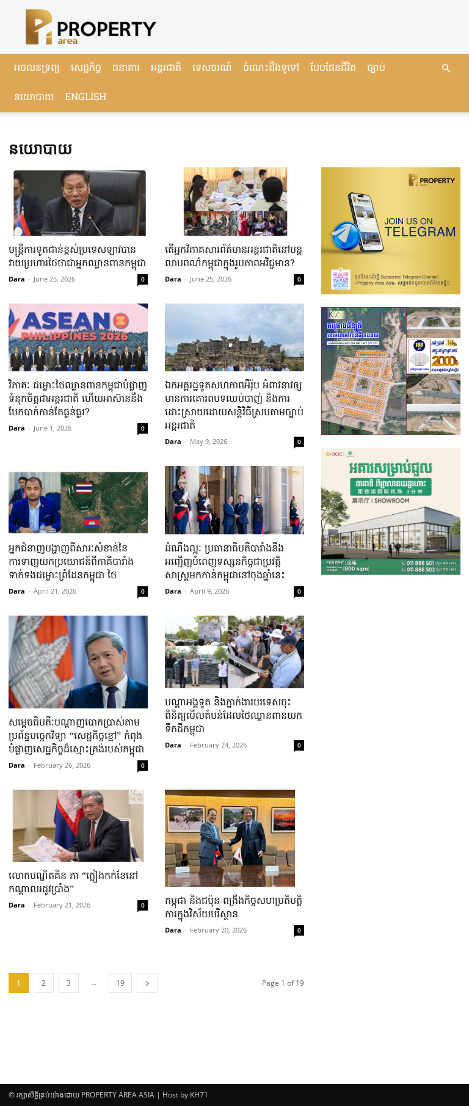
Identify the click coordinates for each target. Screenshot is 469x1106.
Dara (17, 278)
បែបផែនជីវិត (333, 68)
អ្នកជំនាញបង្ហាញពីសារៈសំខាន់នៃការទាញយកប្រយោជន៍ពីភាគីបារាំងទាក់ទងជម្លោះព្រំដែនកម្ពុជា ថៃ (71, 562)
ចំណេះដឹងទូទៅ (271, 68)
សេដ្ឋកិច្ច (86, 68)
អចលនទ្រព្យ (37, 68)
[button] (445, 69)
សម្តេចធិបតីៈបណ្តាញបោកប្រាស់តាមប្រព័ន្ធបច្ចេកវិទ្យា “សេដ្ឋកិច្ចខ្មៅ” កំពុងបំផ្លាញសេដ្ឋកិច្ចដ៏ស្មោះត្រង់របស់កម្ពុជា (76, 736)
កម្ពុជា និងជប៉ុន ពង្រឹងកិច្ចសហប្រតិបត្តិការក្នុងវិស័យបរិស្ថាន (233, 908)
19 (120, 983)
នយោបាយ (34, 97)
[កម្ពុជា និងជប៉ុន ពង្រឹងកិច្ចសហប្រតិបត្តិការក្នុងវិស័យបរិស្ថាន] (234, 838)
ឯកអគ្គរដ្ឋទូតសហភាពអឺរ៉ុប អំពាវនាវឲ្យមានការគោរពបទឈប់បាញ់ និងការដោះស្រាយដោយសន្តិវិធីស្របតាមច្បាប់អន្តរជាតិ (234, 406)
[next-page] (147, 983)
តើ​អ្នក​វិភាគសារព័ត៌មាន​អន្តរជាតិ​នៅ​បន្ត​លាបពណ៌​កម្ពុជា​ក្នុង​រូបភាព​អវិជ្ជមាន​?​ (233, 257)
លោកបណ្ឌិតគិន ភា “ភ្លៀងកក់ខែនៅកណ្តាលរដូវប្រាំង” (73, 883)
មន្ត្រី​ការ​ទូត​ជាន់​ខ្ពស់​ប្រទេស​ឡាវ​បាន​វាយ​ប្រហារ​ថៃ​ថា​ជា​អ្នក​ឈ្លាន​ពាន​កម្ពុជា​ (77, 257)
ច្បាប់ (376, 68)
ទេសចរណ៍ (212, 68)
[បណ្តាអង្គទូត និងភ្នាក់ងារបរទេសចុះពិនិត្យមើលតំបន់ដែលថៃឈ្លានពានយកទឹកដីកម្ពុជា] (234, 652)
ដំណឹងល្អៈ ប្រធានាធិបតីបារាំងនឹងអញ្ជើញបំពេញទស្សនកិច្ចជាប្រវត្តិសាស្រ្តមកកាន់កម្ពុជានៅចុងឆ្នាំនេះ (225, 562)
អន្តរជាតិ (166, 68)
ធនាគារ (126, 68)
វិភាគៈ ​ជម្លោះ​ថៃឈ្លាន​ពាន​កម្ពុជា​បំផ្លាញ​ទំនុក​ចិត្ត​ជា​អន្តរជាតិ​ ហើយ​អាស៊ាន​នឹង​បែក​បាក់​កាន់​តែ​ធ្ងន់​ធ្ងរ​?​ (78, 399)
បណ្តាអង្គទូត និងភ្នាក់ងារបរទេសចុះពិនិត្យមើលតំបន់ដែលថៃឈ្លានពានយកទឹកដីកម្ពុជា (233, 716)
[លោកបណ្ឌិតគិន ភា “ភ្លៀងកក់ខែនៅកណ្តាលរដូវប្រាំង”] (78, 826)
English (85, 97)
